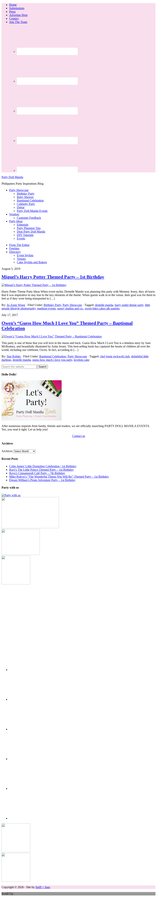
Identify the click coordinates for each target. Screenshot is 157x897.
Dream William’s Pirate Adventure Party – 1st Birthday (42, 480)
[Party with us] (11, 495)
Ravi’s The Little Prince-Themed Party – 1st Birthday (41, 469)
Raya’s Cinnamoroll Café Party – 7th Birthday (37, 473)
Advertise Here (18, 15)
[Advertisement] (78, 612)
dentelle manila (104, 305)
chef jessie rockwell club (115, 356)
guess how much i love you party (52, 359)
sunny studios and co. (70, 308)
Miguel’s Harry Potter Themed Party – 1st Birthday (53, 276)
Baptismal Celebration (52, 356)
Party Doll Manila (12, 177)
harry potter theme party (129, 305)
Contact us (78, 436)
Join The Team (18, 22)
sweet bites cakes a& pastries (102, 308)
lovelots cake (81, 359)
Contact (14, 18)
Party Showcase (72, 305)
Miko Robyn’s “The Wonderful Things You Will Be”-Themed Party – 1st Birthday (59, 476)
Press (12, 11)
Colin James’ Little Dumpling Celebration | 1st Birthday (42, 466)
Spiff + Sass (42, 887)
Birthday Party (52, 305)
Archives (7, 451)
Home (13, 4)
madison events (46, 308)
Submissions (16, 8)
